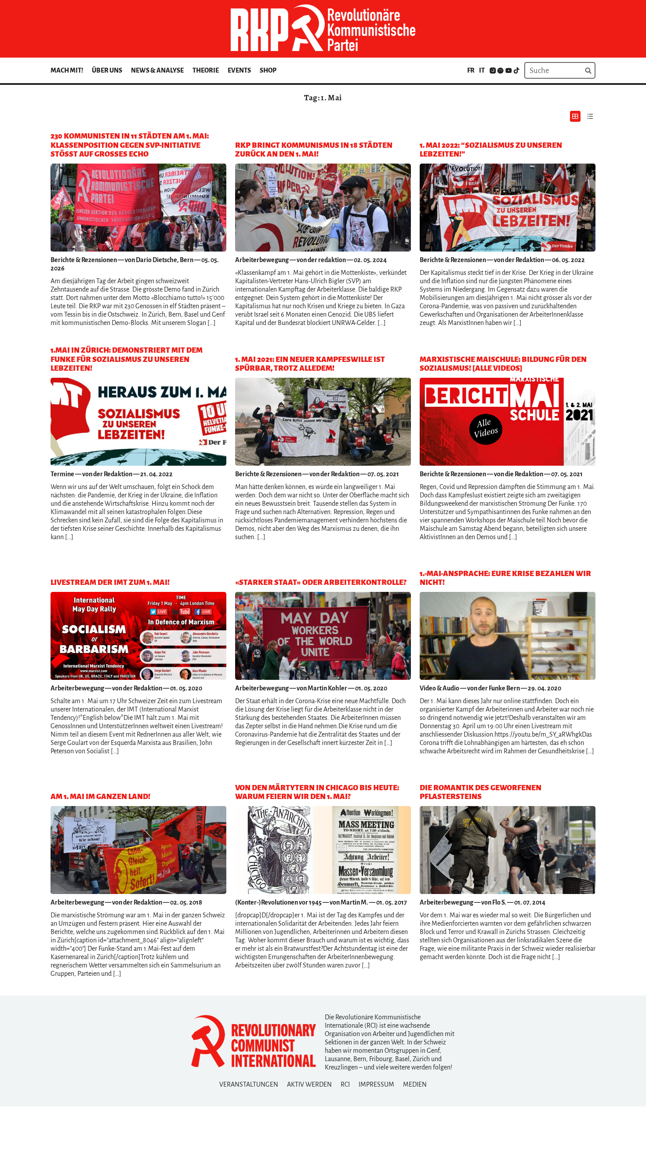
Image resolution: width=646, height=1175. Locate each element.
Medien (415, 1084)
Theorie (205, 70)
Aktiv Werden (309, 1084)
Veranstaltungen (248, 1084)
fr (471, 70)
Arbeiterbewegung (262, 259)
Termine (62, 474)
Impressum (376, 1084)
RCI (345, 1084)
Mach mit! (67, 70)
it (482, 70)
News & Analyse (157, 70)
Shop (268, 70)
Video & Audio (439, 688)
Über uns (107, 70)
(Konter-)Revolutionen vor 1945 (278, 902)
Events (239, 70)
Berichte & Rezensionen (84, 259)
